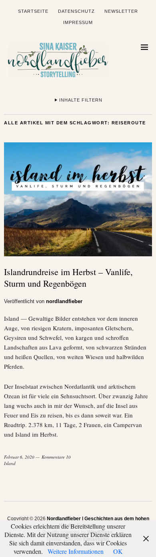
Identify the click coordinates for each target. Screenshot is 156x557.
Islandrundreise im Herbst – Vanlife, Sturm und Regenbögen (68, 277)
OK (118, 551)
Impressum (78, 22)
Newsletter (121, 11)
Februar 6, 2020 (19, 457)
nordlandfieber (64, 301)
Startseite (33, 11)
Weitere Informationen (76, 551)
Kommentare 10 (56, 457)
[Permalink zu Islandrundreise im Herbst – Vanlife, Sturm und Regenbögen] (78, 254)
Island (10, 463)
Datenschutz (76, 11)
